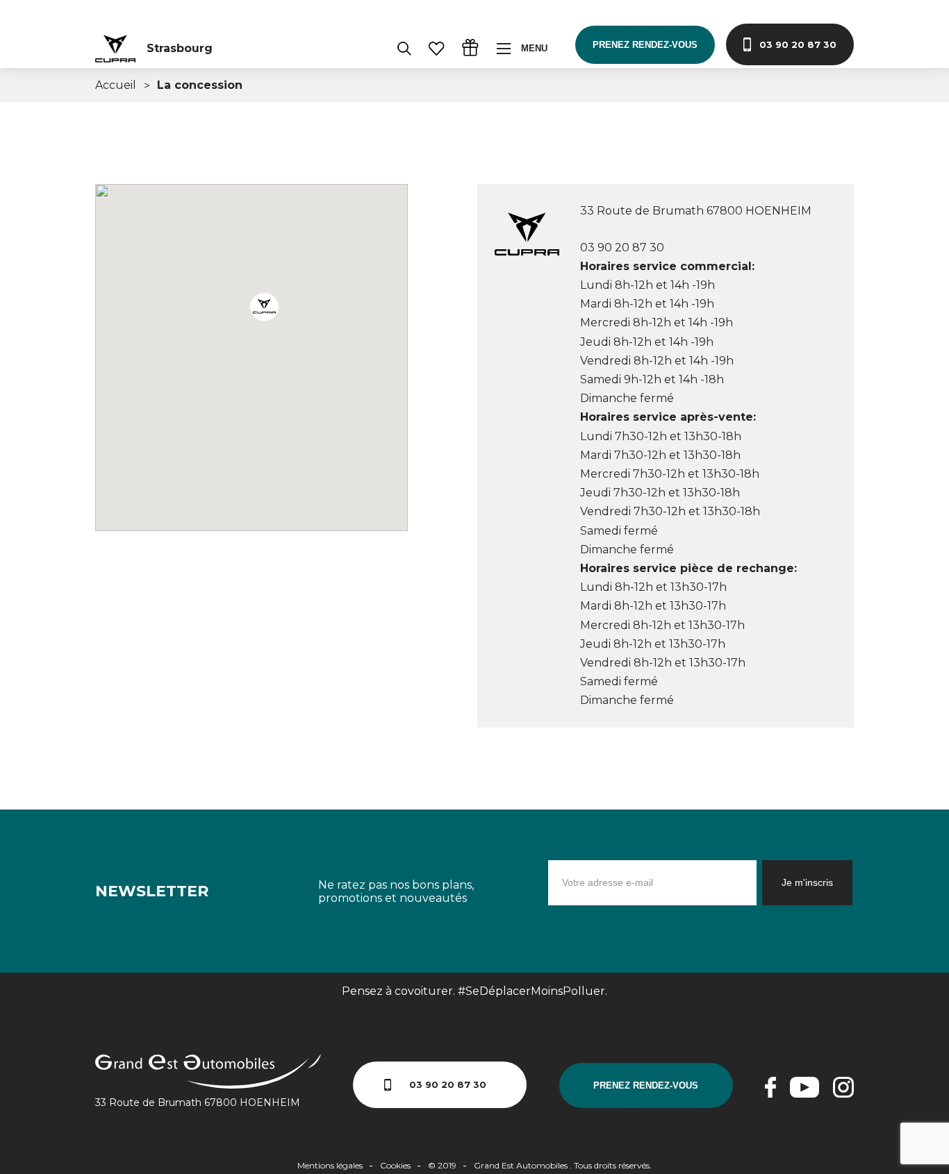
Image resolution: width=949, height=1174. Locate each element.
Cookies (395, 1165)
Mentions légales (330, 1165)
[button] (266, 310)
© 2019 (442, 1165)
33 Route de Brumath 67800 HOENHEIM (197, 1102)
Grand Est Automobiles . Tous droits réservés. (563, 1165)
